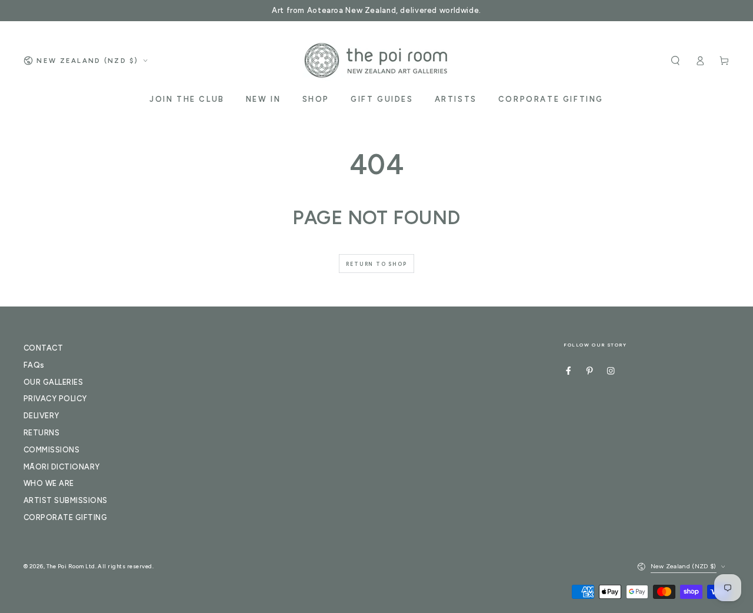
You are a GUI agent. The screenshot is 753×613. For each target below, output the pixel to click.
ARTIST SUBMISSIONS (66, 500)
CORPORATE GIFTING (65, 517)
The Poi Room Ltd (70, 566)
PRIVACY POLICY (55, 398)
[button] (675, 60)
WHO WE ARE (49, 483)
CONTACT (43, 348)
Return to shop (376, 264)
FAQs (34, 365)
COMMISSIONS (51, 449)
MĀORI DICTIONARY (62, 466)
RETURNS (41, 432)
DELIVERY (41, 415)
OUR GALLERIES (53, 382)
